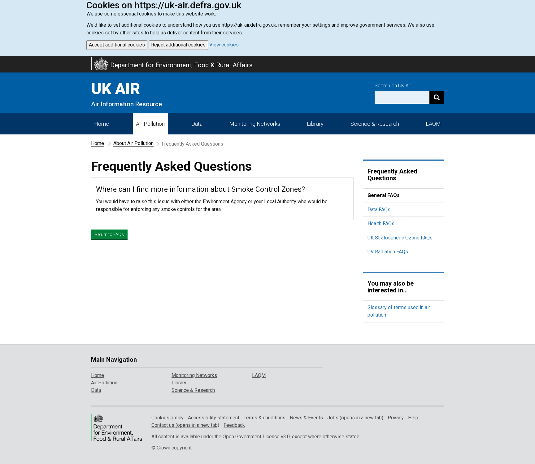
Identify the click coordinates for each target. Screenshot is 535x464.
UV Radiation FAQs (388, 252)
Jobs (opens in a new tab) (355, 418)
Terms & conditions (264, 418)
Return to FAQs (109, 234)
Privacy (396, 418)
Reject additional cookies (178, 45)
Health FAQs (381, 223)
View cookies (224, 45)
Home (101, 123)
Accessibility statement (213, 418)
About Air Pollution (133, 143)
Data (196, 123)
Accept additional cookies (117, 45)
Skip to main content (3, 60)
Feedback (234, 425)
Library (315, 123)
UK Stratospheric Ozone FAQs (400, 238)
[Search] (436, 97)
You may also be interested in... (391, 287)
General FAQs (384, 195)
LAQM (433, 123)
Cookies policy (167, 418)
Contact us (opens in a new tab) (185, 425)
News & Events (306, 418)
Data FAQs (379, 209)
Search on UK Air (393, 86)
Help (413, 418)
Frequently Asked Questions (392, 175)
